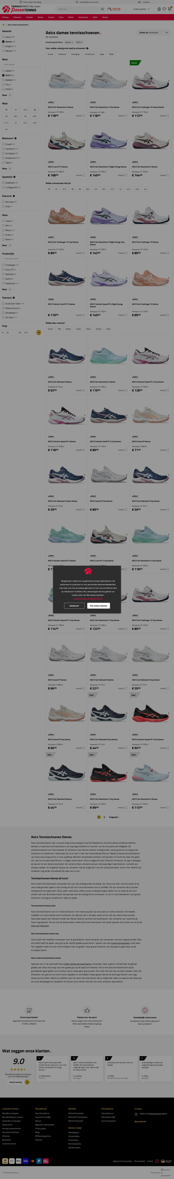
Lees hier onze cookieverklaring (88, 598)
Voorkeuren (74, 605)
